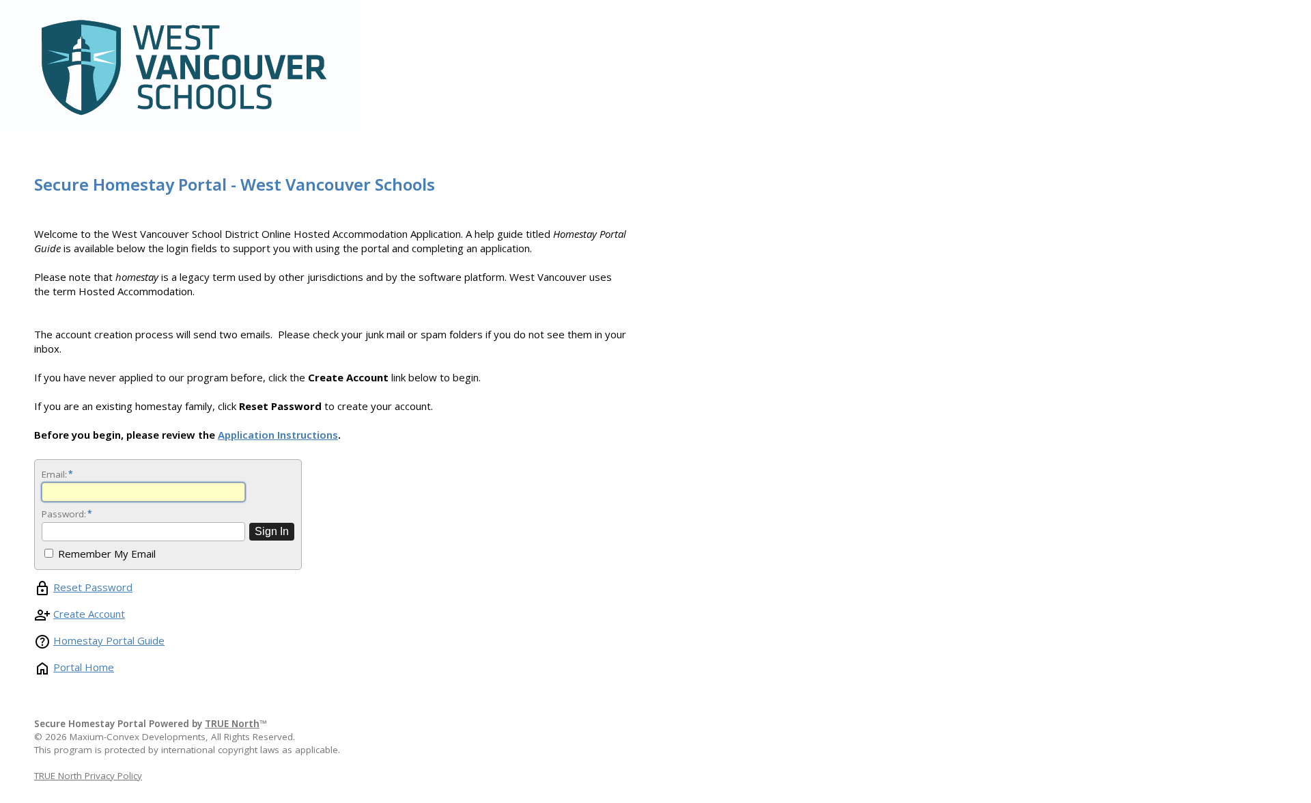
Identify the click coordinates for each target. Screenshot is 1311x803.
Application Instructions (278, 434)
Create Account (89, 614)
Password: (66, 514)
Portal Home (83, 667)
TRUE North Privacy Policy (88, 776)
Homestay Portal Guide (109, 640)
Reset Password (92, 587)
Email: (57, 474)
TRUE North (232, 724)
